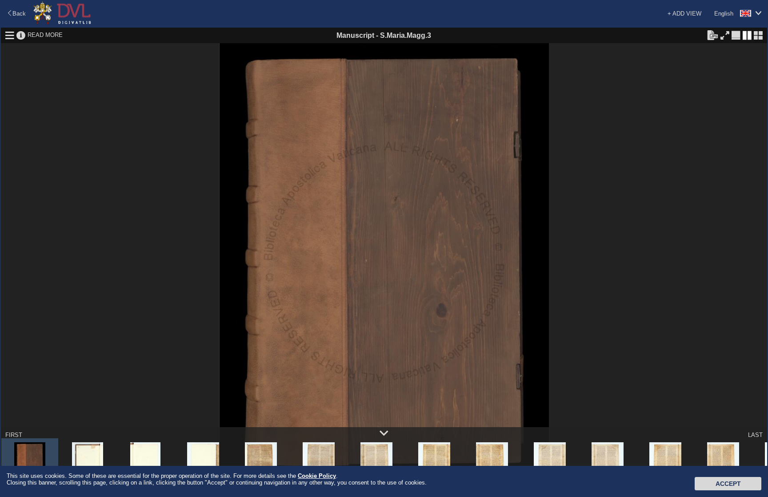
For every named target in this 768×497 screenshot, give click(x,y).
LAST (755, 435)
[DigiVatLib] (62, 22)
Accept (728, 483)
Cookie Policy (317, 476)
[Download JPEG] (712, 34)
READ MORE (45, 35)
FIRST (13, 435)
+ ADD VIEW (684, 13)
